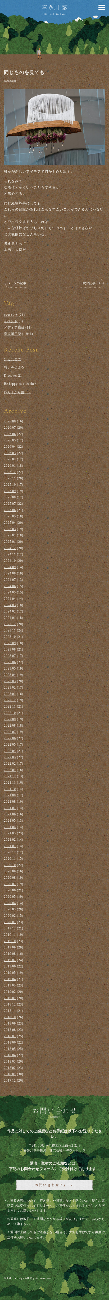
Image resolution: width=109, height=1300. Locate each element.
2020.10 (10, 865)
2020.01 (10, 922)
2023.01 (10, 694)
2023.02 (10, 687)
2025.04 (10, 523)
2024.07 (10, 580)
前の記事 (19, 283)
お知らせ (11, 315)
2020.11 (10, 859)
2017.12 (10, 1080)
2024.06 (10, 586)
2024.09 (10, 567)
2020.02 (10, 916)
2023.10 (10, 637)
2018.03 (10, 1061)
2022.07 (10, 732)
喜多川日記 (12, 334)
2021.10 (10, 789)
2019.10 (10, 941)
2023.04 (10, 675)
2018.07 (10, 1036)
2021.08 (10, 801)
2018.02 (10, 1068)
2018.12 (10, 1004)
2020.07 (10, 884)
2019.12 (10, 928)
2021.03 (10, 833)
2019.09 (10, 947)
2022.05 (10, 744)
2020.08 (10, 878)
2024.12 (10, 548)
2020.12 (10, 852)
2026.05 (10, 440)
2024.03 (10, 605)
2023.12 (10, 624)
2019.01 (10, 998)
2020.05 (10, 897)
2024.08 (10, 573)
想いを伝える (14, 367)
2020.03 (10, 909)
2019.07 (10, 960)
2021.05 (10, 820)
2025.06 (10, 510)
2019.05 (10, 973)
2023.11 (10, 630)
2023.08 (10, 649)
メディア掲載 (14, 327)
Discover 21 (13, 375)
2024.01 (10, 618)
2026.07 (10, 427)
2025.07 (10, 504)
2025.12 (10, 472)
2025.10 (10, 485)
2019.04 (10, 979)
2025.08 (10, 497)
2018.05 (10, 1049)
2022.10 (10, 713)
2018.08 (10, 1030)
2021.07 (10, 808)
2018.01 (10, 1074)
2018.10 (10, 1017)
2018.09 (10, 1023)
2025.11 (10, 478)
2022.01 (10, 770)
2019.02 (10, 992)
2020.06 (10, 890)
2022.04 (10, 751)
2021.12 (10, 776)
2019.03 (10, 985)
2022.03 (10, 757)
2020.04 (10, 903)
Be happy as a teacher (20, 384)
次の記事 (89, 283)
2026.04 (10, 446)
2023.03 (10, 681)
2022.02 (10, 763)
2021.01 (10, 846)
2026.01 (10, 465)
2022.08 (10, 725)
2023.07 (10, 656)
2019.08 (10, 954)
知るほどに (12, 359)
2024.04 (10, 599)
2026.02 (10, 459)
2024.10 (10, 561)
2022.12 (10, 700)
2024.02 (10, 611)
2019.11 (10, 935)
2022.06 (10, 738)
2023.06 (10, 662)
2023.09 (10, 643)
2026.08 (10, 421)
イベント (11, 321)
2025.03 (10, 529)
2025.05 (10, 516)
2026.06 (10, 434)
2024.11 (10, 554)
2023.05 (10, 668)
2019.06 (10, 966)
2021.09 (10, 795)
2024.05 (10, 592)
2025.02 (10, 535)
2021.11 (10, 782)
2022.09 (10, 719)
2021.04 (10, 827)
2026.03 (10, 453)
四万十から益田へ (17, 392)
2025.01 (10, 542)
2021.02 (10, 839)
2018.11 (10, 1011)
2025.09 (10, 491)
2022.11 (10, 706)
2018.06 (10, 1042)
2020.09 (10, 871)
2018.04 (10, 1055)
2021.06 (10, 814)
